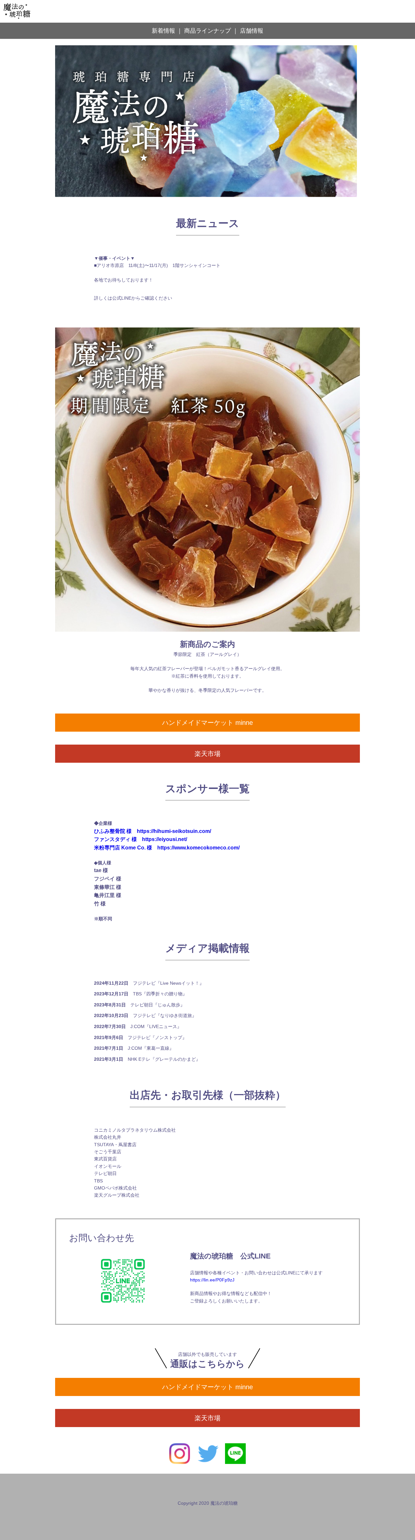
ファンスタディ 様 (115, 839)
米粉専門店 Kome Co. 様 (123, 847)
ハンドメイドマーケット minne (207, 722)
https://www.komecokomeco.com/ (198, 847)
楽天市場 (207, 753)
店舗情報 (251, 31)
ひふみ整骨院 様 (113, 831)
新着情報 (163, 31)
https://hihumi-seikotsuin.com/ (174, 831)
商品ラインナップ (207, 31)
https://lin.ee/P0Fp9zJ (212, 1279)
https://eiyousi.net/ (164, 839)
